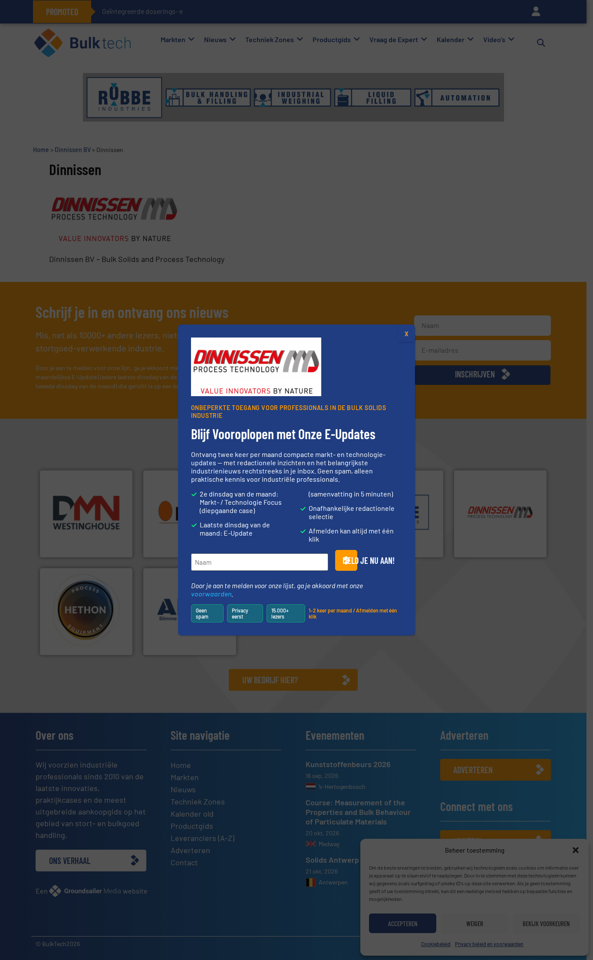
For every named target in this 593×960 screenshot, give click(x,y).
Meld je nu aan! (350, 560)
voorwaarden (211, 593)
